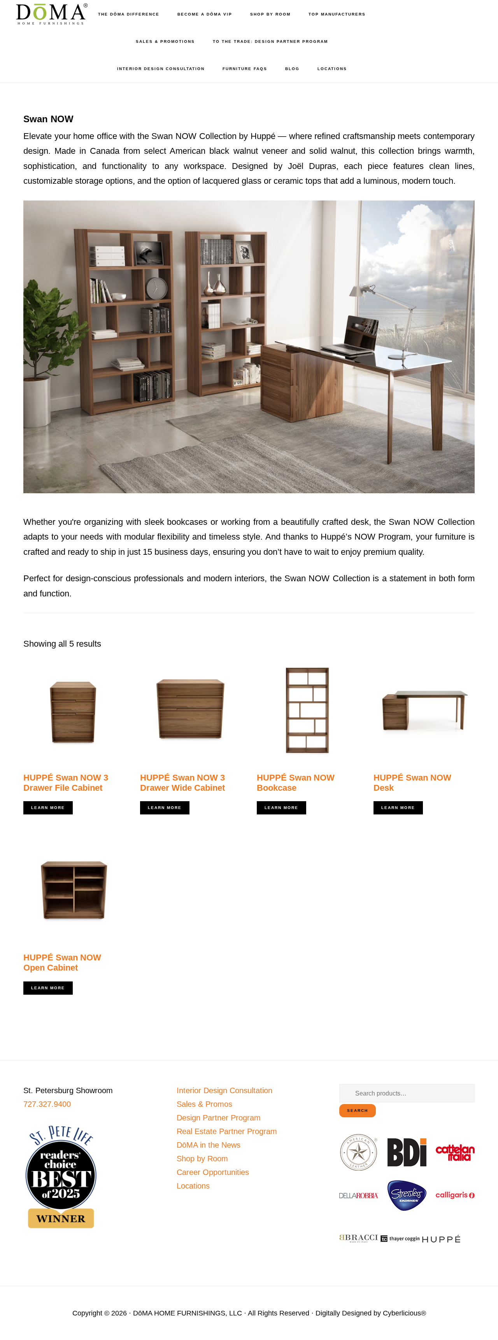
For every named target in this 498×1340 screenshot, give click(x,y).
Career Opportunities (213, 1172)
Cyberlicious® (404, 1313)
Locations (193, 1186)
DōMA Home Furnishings (50, 13)
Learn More (48, 807)
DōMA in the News (208, 1145)
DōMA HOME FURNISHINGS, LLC (187, 1313)
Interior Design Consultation (224, 1090)
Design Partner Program (219, 1117)
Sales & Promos (204, 1104)
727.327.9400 (47, 1104)
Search (357, 1110)
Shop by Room (202, 1158)
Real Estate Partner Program (227, 1131)
